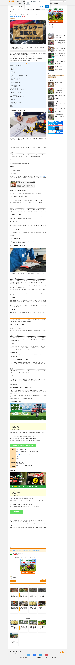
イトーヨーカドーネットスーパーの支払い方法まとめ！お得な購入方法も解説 (59, 36)
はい (47, 6)
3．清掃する (13, 93)
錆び (12, 69)
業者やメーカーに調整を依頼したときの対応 (17, 96)
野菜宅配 (49, 75)
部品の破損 (13, 71)
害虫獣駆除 (54, 77)
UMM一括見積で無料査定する (16, 512)
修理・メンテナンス (33, 14)
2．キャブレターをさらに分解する (16, 92)
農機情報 (12, 18)
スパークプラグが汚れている (16, 78)
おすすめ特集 (50, 80)
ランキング (50, 31)
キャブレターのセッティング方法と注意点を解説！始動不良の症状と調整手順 (59, 68)
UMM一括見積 (13, 103)
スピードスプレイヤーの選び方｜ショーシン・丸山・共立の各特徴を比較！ (59, 62)
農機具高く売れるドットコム (16, 102)
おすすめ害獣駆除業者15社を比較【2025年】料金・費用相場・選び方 (59, 97)
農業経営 (57, 75)
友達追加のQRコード (23, 454)
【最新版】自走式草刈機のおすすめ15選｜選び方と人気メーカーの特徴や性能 (59, 42)
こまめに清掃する (14, 86)
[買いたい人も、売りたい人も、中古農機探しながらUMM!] (63, 652)
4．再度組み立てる (14, 95)
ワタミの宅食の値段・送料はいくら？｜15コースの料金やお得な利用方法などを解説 (59, 49)
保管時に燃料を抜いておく (15, 85)
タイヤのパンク (13, 66)
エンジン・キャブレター (14, 14)
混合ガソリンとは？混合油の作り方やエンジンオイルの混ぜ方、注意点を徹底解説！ (26, 550)
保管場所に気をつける (14, 88)
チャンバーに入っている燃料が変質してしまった (19, 75)
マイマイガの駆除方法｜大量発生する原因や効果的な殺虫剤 (59, 55)
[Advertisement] (28, 537)
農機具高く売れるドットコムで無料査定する (23, 445)
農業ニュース (61, 75)
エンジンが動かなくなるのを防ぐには (16, 83)
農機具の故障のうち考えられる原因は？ (16, 65)
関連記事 (11, 106)
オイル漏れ (13, 68)
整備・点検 (13, 99)
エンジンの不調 (13, 72)
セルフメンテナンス (24, 14)
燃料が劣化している (14, 79)
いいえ (41, 6)
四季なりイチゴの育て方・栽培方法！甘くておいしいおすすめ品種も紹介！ (59, 110)
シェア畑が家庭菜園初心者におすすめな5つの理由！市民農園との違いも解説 (60, 116)
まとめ (11, 105)
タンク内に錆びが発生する (15, 82)
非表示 (29, 63)
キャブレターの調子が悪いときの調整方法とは (17, 89)
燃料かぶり (13, 76)
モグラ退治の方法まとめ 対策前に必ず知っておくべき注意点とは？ (59, 103)
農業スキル (49, 77)
